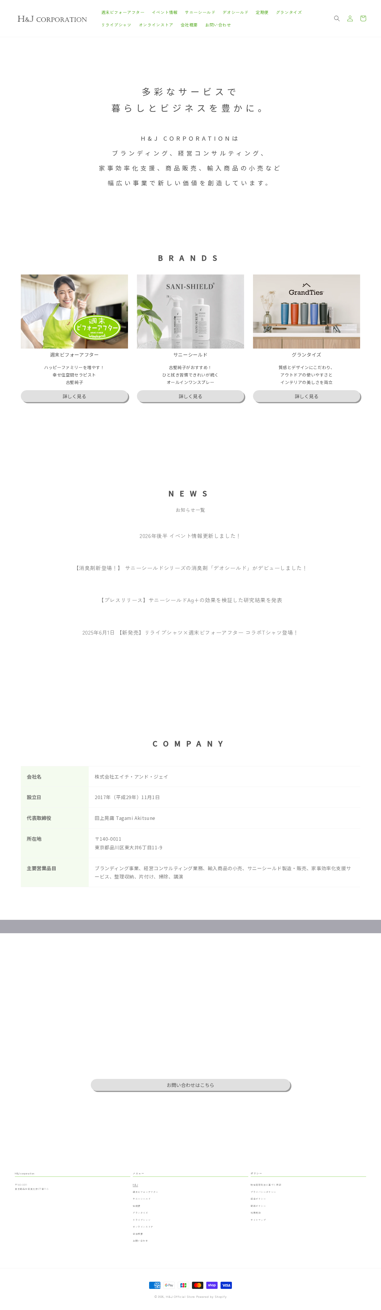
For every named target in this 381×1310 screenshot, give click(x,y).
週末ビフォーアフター (145, 1191)
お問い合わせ (140, 1240)
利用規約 (256, 1212)
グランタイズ (140, 1212)
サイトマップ (258, 1219)
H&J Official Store (180, 1296)
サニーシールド (142, 1198)
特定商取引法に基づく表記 (266, 1184)
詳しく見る (74, 396)
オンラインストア (143, 1226)
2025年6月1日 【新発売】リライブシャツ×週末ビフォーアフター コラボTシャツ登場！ (190, 632)
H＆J (135, 1184)
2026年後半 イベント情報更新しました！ (190, 535)
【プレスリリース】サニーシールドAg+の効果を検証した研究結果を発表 (190, 600)
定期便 (136, 1205)
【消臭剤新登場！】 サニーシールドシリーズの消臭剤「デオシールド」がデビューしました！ (191, 568)
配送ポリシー (258, 1205)
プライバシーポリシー (263, 1191)
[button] (336, 18)
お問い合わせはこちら (190, 1084)
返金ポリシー (258, 1198)
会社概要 (138, 1233)
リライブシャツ (142, 1219)
